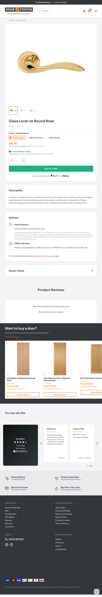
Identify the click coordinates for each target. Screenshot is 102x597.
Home (11, 20)
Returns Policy (61, 517)
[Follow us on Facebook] (6, 544)
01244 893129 (16, 539)
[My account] (84, 10)
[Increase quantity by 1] (23, 160)
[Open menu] (96, 11)
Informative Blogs (62, 511)
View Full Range (12, 336)
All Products (10, 517)
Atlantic (58, 546)
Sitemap (8, 520)
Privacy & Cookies (62, 520)
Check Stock (14, 154)
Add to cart (51, 168)
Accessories (21, 20)
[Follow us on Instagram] (11, 544)
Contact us (9, 526)
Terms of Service (62, 523)
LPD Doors (59, 542)
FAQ (6, 511)
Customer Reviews (12, 507)
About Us (8, 523)
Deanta (58, 539)
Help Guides (60, 507)
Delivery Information (44, 256)
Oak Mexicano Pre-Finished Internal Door (57, 379)
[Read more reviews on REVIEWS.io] (20, 451)
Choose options (23, 394)
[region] (69, 443)
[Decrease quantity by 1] (11, 160)
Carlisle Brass (60, 549)
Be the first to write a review (51, 312)
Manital (11, 126)
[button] (51, 311)
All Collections (10, 514)
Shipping (22, 146)
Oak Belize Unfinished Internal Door (21, 379)
